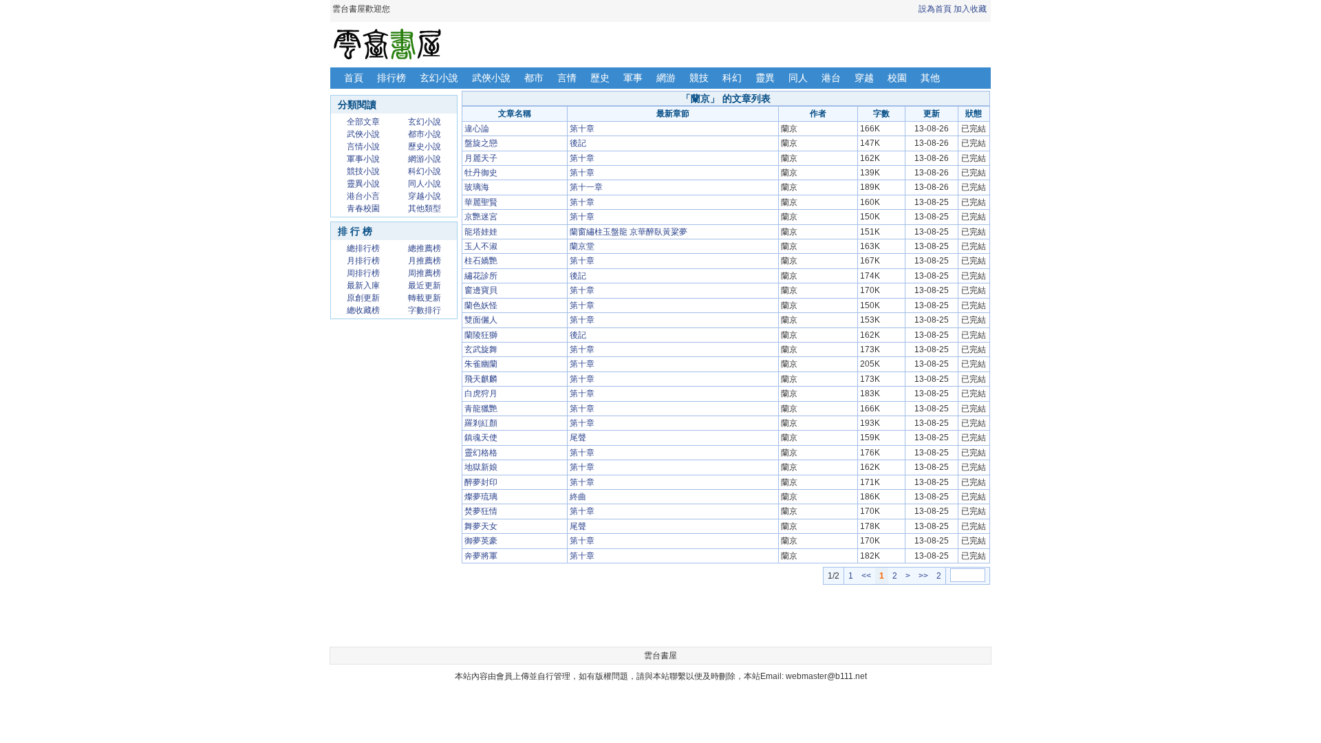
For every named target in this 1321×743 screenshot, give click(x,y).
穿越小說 (424, 196)
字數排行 (424, 310)
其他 (930, 77)
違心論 (476, 128)
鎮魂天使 (480, 437)
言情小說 (363, 146)
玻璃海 (476, 187)
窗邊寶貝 (480, 290)
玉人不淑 (480, 246)
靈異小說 (363, 184)
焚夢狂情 (480, 511)
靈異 (765, 77)
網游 (666, 77)
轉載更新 (424, 298)
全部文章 (363, 122)
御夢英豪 (480, 541)
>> (923, 576)
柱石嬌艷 (480, 261)
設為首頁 (935, 9)
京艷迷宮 (480, 217)
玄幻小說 (439, 77)
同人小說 (424, 184)
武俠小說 (491, 77)
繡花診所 (480, 276)
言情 (567, 77)
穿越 (864, 77)
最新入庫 (363, 285)
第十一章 (586, 187)
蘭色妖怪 (480, 305)
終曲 (578, 497)
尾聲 (578, 437)
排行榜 (391, 77)
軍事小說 (363, 159)
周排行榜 (363, 273)
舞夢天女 (480, 526)
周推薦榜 (424, 273)
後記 (578, 143)
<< (866, 576)
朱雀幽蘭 (480, 364)
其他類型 (424, 208)
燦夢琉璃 (480, 497)
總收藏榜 (363, 310)
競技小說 (363, 171)
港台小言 (363, 196)
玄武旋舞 (480, 349)
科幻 (732, 77)
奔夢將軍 (480, 556)
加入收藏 (970, 9)
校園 (897, 77)
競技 (699, 77)
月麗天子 (480, 158)
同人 (798, 77)
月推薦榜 (424, 261)
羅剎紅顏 (480, 423)
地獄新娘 (480, 467)
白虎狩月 (480, 393)
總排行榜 (363, 248)
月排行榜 (363, 261)
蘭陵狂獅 (480, 335)
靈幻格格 (480, 452)
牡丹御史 (480, 172)
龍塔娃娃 (480, 232)
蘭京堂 (582, 246)
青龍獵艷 (480, 408)
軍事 (633, 77)
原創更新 (363, 298)
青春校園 (363, 208)
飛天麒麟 (480, 379)
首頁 (353, 77)
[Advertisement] (725, 616)
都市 (534, 77)
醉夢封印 (480, 482)
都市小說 (424, 134)
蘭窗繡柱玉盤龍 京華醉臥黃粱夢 (628, 232)
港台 (831, 77)
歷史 (600, 77)
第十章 (582, 128)
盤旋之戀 (480, 143)
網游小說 (424, 159)
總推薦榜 (424, 248)
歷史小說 (424, 146)
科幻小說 (424, 171)
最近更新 (424, 285)
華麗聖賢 (480, 202)
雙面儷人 (480, 320)
